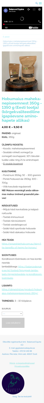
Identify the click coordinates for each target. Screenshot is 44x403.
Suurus (6, 308)
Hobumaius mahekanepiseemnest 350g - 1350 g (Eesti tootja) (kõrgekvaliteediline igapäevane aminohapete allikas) (20, 43)
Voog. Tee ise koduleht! (22, 396)
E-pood (6, 37)
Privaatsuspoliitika (22, 366)
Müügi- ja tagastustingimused (22, 363)
